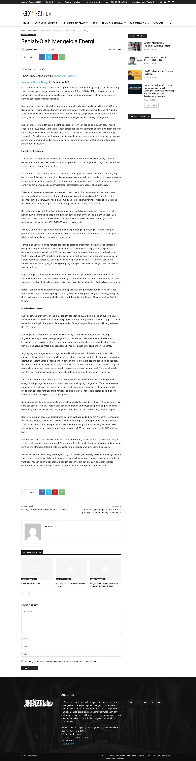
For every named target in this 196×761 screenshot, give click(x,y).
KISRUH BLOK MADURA (31, 583)
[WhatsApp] (62, 57)
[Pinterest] (55, 57)
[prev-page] (23, 593)
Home (23, 30)
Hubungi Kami (67, 743)
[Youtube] (173, 2)
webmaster (32, 50)
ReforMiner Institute (65, 75)
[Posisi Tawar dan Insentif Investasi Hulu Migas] (135, 60)
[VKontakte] (159, 702)
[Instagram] (161, 2)
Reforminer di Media (36, 30)
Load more (150, 105)
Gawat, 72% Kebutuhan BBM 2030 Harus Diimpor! (44, 509)
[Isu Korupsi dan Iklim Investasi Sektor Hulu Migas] (71, 569)
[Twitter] (165, 2)
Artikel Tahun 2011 (54, 30)
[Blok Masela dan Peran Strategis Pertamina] (135, 75)
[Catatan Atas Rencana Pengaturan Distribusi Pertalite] (135, 46)
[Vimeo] (169, 2)
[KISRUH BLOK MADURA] (37, 569)
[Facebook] (157, 2)
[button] (171, 22)
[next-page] (28, 593)
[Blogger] (131, 702)
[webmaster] (23, 49)
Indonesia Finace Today (34, 82)
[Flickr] (145, 702)
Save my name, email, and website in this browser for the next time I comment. (62, 661)
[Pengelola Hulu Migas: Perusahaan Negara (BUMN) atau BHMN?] (105, 569)
